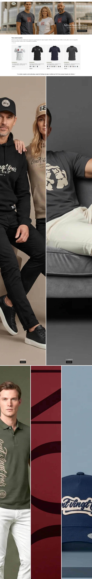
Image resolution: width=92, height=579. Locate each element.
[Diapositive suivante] (90, 17)
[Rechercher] (76, 3)
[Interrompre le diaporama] (44, 33)
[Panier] (80, 3)
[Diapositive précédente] (1, 17)
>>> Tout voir (14, 42)
